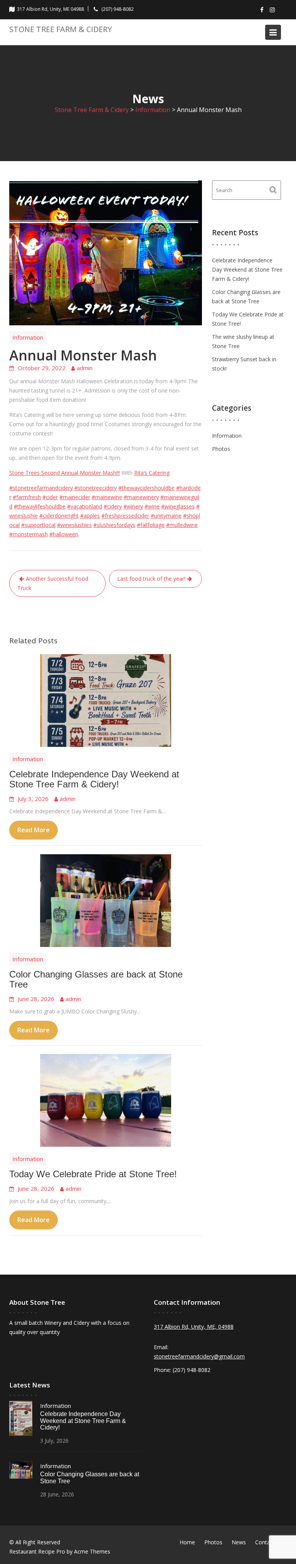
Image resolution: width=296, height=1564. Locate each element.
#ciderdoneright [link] (59, 515)
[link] (64, 472)
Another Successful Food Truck (52, 583)
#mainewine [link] (107, 497)
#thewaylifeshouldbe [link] (40, 506)
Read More (33, 830)
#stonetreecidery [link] (95, 487)
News (239, 1542)
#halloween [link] (63, 534)
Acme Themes (92, 1551)
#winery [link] (133, 506)
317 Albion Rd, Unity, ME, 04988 (194, 1326)
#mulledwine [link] (182, 525)
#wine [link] (152, 506)
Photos (221, 448)
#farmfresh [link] (27, 497)
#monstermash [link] (28, 534)
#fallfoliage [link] (151, 525)
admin (84, 368)
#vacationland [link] (84, 506)
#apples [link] (90, 515)
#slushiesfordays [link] (114, 525)
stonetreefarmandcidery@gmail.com (199, 1356)
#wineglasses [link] (178, 506)
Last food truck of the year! (151, 578)
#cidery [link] (113, 506)
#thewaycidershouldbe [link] (146, 487)
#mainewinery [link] (141, 497)
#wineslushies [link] (74, 525)
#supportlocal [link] (38, 525)
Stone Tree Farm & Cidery (60, 29)
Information (27, 337)
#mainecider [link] (74, 497)
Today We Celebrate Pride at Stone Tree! (93, 1174)
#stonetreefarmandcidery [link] (41, 487)
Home (187, 1542)
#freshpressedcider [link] (125, 515)
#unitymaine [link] (166, 515)
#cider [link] (50, 497)
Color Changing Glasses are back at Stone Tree (96, 979)
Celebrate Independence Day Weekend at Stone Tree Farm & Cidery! (94, 779)
